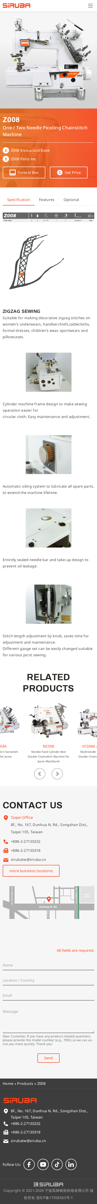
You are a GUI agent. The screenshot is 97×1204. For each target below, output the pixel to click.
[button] (39, 773)
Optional (71, 199)
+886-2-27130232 (26, 841)
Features (47, 199)
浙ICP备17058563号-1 (54, 1197)
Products (25, 1083)
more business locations (31, 870)
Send (48, 1057)
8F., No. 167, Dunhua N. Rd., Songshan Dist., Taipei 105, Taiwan (49, 828)
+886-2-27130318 (26, 850)
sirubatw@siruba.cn (28, 859)
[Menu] (90, 5)
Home (8, 1083)
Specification (18, 199)
